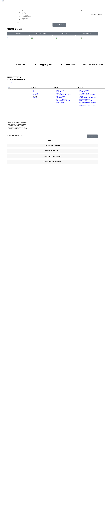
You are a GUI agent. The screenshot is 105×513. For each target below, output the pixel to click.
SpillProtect (25, 15)
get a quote (9, 83)
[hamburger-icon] (81, 10)
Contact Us (25, 18)
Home (23, 10)
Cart (23, 19)
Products (24, 13)
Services (24, 12)
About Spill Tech (26, 16)
